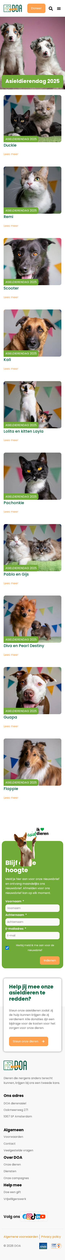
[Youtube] (43, 1216)
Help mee (13, 1185)
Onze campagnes (16, 1178)
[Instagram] (29, 1216)
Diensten (10, 1171)
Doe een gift (12, 1192)
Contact (10, 1144)
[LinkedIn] (38, 1216)
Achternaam (14, 915)
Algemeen (14, 1129)
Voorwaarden (13, 1137)
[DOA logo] (13, 8)
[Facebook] (25, 1216)
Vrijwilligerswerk (15, 1199)
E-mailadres (14, 929)
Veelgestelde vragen (18, 1150)
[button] (51, 8)
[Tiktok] (34, 1216)
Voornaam (13, 901)
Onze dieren (12, 1164)
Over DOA (13, 1157)
